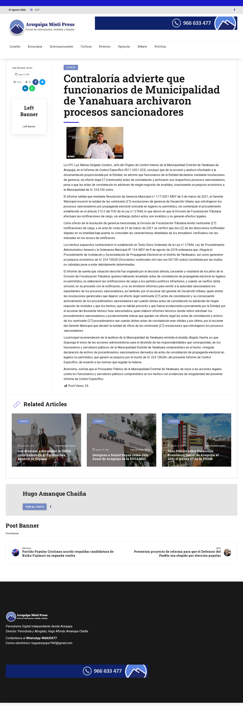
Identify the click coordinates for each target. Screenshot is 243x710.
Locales (14, 46)
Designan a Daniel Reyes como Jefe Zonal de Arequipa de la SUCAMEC (120, 457)
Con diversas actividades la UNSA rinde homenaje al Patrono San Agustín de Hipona (44, 455)
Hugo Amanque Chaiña (22, 68)
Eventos (104, 46)
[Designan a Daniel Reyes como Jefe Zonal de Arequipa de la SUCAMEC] (121, 440)
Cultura (86, 46)
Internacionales (61, 46)
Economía (35, 46)
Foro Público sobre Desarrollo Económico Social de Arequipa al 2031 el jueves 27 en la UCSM (193, 455)
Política (160, 46)
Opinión (124, 46)
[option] (144, 143)
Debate (142, 46)
